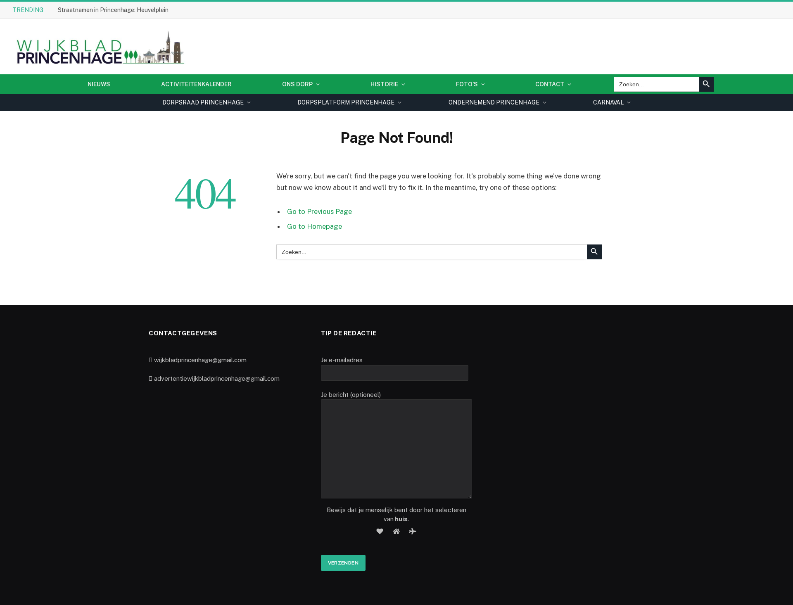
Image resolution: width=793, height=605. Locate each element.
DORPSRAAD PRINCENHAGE (203, 102)
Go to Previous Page (319, 211)
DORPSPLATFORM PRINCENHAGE (345, 102)
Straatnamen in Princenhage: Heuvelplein (113, 10)
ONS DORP (297, 84)
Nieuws (99, 84)
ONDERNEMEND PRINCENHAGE (494, 102)
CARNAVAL (608, 102)
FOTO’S (467, 84)
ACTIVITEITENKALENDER (196, 84)
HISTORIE (384, 84)
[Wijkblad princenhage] (98, 46)
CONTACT (549, 84)
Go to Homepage (314, 226)
